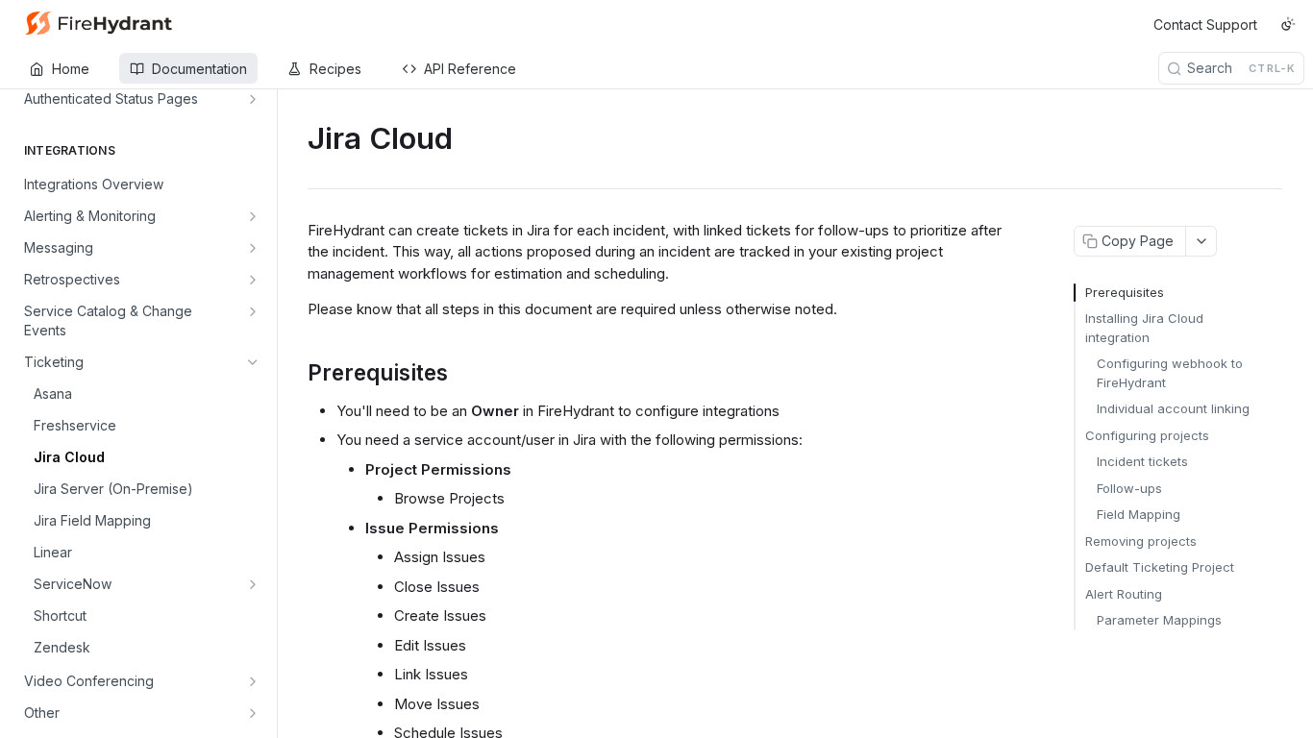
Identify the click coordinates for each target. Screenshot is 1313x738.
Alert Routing (1123, 594)
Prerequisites (1124, 292)
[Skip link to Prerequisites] (294, 373)
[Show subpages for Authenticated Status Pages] (252, 99)
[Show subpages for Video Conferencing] (252, 681)
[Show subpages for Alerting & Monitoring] (252, 216)
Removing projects (1141, 541)
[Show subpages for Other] (252, 713)
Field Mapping (1138, 514)
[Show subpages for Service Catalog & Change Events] (252, 311)
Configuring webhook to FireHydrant (1170, 373)
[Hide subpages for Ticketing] (252, 362)
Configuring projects (1147, 435)
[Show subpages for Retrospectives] (252, 279)
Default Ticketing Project (1159, 567)
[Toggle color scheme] (1288, 24)
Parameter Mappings (1159, 619)
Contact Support (1205, 24)
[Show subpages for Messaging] (252, 248)
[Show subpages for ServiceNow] (252, 584)
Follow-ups (1129, 488)
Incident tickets (1142, 461)
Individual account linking (1173, 408)
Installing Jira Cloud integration (1144, 327)
